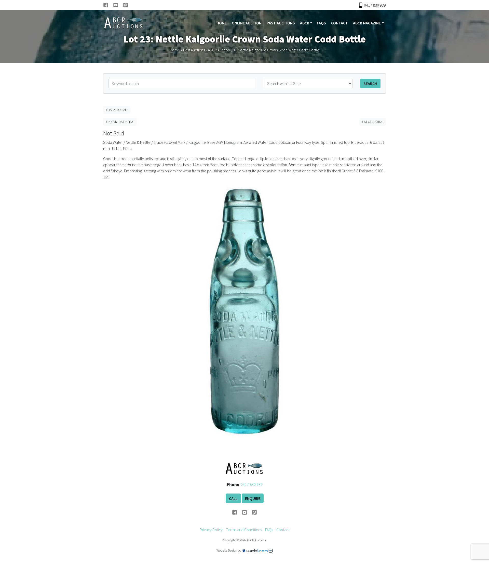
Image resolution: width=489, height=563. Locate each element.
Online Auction (247, 22)
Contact (339, 22)
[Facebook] (108, 5)
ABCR (304, 22)
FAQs (321, 22)
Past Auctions (281, 22)
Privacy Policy (211, 529)
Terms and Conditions (244, 529)
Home (221, 22)
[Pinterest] (125, 5)
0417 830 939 (252, 484)
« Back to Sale (116, 109)
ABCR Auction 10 (221, 49)
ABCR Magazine (367, 22)
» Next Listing (373, 121)
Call (233, 498)
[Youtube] (118, 5)
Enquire (252, 498)
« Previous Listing (119, 121)
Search (370, 83)
